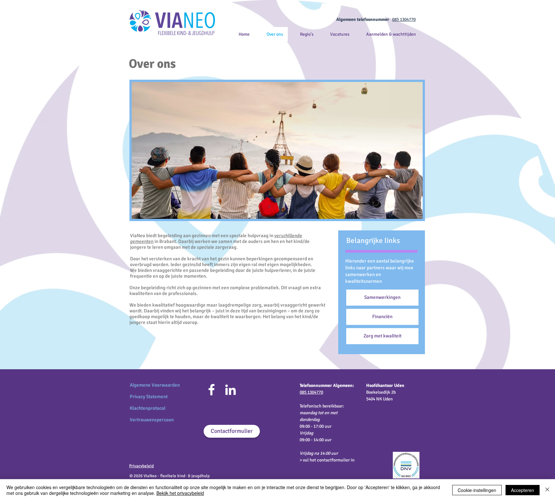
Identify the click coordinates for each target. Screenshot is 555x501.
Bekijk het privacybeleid (180, 493)
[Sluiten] (547, 490)
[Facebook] (211, 389)
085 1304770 (404, 19)
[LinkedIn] (230, 389)
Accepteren (522, 490)
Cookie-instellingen (477, 490)
